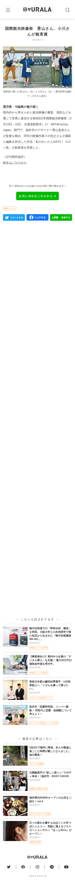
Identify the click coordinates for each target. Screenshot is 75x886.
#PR (45, 648)
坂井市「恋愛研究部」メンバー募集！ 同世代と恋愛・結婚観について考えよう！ (50, 710)
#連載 (41, 764)
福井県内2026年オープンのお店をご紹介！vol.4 (50, 799)
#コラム (33, 764)
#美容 (39, 789)
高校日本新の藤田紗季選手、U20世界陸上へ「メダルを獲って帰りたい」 (50, 685)
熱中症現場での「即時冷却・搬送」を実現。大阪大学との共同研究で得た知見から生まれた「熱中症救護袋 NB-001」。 (50, 634)
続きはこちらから (15, 162)
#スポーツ (34, 698)
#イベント (34, 723)
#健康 (32, 789)
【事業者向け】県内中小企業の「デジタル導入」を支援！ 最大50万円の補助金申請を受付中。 (50, 660)
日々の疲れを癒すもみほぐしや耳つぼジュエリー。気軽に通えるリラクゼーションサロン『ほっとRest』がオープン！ (50, 828)
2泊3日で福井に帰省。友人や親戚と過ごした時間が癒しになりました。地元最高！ (50, 751)
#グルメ (33, 814)
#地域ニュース (9, 208)
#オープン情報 (44, 814)
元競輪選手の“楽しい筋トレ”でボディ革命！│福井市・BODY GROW (50, 774)
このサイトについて (37, 876)
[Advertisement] (37, 378)
